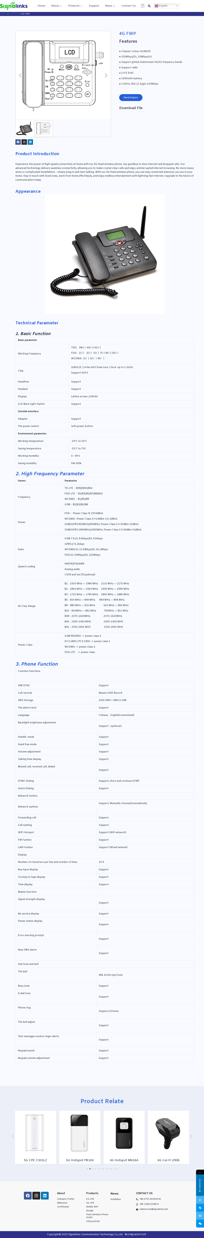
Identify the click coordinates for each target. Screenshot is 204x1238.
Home (41, 6)
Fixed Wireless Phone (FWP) (97, 1216)
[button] (149, 6)
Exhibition (116, 1199)
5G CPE (90, 1199)
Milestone (62, 1203)
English (162, 5)
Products (74, 6)
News (108, 6)
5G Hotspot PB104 (43, 1160)
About (55, 6)
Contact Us (129, 6)
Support (94, 6)
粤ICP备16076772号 (135, 1234)
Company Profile (65, 1199)
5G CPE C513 (176, 1160)
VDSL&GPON (93, 1221)
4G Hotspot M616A (87, 1160)
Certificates (63, 1206)
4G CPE (90, 1203)
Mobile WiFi (92, 1206)
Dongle (89, 1210)
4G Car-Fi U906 (132, 1160)
